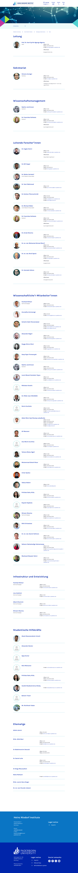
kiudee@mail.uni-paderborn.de (53, 198)
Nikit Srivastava (27, 523)
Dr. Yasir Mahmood (28, 184)
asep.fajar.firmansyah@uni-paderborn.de (55, 359)
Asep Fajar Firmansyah (29, 354)
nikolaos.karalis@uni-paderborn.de (54, 390)
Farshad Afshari (27, 302)
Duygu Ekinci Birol (28, 344)
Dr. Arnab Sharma (27, 233)
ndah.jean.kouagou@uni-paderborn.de (55, 400)
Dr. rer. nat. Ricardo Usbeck (22, 788)
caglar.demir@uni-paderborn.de (53, 152)
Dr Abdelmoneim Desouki (21, 749)
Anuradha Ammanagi (29, 312)
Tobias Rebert (26, 482)
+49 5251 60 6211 (18, 830)
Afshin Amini (17, 730)
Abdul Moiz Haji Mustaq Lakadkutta (33, 418)
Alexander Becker (27, 646)
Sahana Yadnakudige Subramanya (33, 544)
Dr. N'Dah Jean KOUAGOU (30, 396)
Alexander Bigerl (27, 334)
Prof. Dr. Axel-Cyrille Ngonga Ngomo (33, 42)
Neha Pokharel (18, 774)
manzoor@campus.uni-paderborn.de (54, 436)
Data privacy (37, 863)
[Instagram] (49, 861)
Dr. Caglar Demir (27, 149)
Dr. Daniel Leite (18, 758)
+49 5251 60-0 (17, 865)
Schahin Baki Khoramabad (30, 322)
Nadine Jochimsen (28, 107)
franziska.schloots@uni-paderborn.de (55, 122)
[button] (46, 3)
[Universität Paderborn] (39, 850)
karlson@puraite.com (51, 200)
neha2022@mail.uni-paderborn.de (50, 776)
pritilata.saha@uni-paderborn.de (53, 497)
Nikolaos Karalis (27, 385)
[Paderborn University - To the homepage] (14, 3)
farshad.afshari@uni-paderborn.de (54, 306)
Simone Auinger (27, 74)
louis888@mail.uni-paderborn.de (54, 380)
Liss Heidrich (17, 593)
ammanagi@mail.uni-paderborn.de (54, 315)
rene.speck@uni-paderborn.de (53, 258)
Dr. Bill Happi (26, 164)
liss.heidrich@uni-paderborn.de (49, 596)
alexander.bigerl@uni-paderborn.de (54, 338)
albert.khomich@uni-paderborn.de (50, 605)
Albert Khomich (18, 602)
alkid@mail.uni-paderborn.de (49, 744)
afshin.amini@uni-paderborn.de (49, 733)
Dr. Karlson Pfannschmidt (30, 194)
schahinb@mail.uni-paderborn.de (54, 326)
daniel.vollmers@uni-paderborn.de (54, 538)
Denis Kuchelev (27, 406)
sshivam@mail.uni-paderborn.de (54, 517)
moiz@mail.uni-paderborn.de (53, 424)
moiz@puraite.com (51, 425)
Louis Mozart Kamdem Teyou (31, 375)
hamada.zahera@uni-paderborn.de (54, 275)
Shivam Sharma (27, 513)
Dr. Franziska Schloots (29, 117)
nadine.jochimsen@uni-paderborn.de (54, 111)
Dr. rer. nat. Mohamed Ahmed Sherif (33, 243)
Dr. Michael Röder (27, 206)
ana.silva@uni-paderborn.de (53, 446)
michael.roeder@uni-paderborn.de (54, 210)
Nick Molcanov (26, 665)
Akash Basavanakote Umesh (31, 636)
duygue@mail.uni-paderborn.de (53, 348)
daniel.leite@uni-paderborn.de (49, 763)
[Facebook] (52, 861)
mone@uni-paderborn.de (52, 78)
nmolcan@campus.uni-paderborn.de (54, 667)
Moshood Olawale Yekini (29, 556)
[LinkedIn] (56, 861)
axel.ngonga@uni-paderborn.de (53, 47)
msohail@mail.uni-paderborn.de (53, 467)
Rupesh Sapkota (27, 503)
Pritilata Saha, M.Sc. (28, 492)
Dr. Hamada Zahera (28, 270)
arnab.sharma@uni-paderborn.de (54, 237)
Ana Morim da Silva (28, 442)
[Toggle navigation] (25, 26)
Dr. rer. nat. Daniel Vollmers (30, 534)
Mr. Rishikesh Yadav (28, 705)
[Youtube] (59, 861)
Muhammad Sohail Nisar (30, 462)
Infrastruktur (16, 26)
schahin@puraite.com (51, 328)
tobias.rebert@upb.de (51, 485)
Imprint (53, 825)
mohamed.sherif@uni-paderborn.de (54, 248)
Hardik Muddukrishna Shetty (31, 686)
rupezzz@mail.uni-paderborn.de (53, 507)
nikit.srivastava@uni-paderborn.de (54, 528)
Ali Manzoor (25, 431)
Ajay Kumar (25, 656)
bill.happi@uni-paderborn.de (53, 168)
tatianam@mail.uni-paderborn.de (54, 456)
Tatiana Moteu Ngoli (28, 452)
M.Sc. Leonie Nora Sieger (21, 782)
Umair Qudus (26, 473)
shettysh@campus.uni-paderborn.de (54, 687)
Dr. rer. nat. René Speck (29, 253)
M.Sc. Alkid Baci (18, 739)
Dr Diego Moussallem (20, 769)
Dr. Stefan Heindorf (28, 174)
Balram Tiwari (26, 695)
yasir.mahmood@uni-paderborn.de (54, 187)
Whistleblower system (40, 865)
